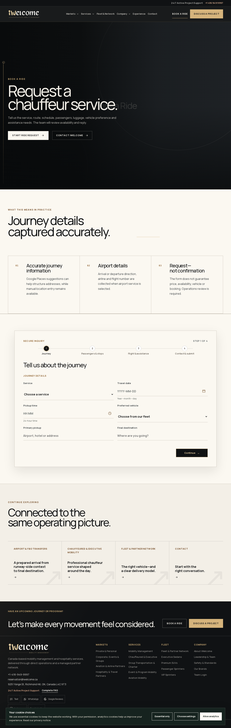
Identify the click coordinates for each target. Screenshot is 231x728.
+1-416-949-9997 (18, 674)
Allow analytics (211, 716)
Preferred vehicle (127, 405)
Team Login (200, 674)
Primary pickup (32, 427)
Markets (70, 13)
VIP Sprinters (168, 674)
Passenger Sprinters (172, 668)
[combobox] (68, 435)
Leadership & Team (204, 656)
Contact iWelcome (69, 135)
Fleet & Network (106, 13)
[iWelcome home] (24, 14)
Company (122, 13)
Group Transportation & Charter (141, 664)
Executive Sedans (171, 656)
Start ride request (25, 135)
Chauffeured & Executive (142, 656)
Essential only (162, 716)
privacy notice (42, 720)
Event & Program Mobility (142, 672)
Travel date (124, 383)
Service (27, 383)
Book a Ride (180, 13)
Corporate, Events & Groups (107, 658)
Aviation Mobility (137, 677)
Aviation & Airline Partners (110, 666)
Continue (192, 452)
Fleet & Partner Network (175, 651)
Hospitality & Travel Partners (106, 673)
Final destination (127, 427)
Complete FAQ (50, 690)
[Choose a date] (204, 391)
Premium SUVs (169, 662)
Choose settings (186, 716)
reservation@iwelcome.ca (23, 679)
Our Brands (200, 668)
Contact (152, 13)
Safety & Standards (205, 662)
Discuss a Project (206, 13)
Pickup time (30, 405)
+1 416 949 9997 (214, 3)
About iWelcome (203, 651)
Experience (139, 13)
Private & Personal (106, 651)
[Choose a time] (110, 413)
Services (86, 13)
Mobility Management (140, 651)
